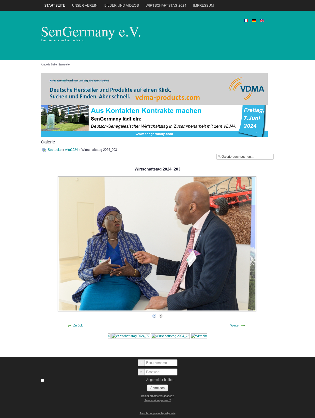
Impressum (203, 5)
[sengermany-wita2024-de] (154, 120)
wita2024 (71, 150)
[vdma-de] (154, 88)
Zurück (78, 325)
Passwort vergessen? (157, 400)
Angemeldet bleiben (160, 380)
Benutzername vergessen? (157, 395)
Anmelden (157, 388)
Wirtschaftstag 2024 (166, 5)
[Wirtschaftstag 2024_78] (170, 336)
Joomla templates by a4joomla (157, 413)
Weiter (234, 325)
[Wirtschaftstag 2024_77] (130, 336)
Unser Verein (84, 5)
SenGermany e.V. (91, 30)
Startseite (54, 5)
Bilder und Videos (121, 5)
